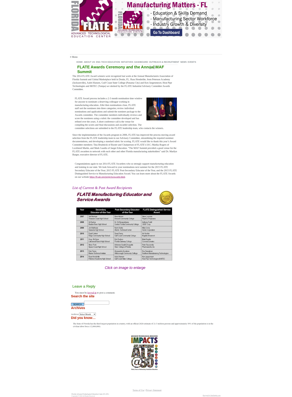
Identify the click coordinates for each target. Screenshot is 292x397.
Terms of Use (138, 390)
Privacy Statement (154, 390)
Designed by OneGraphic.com (212, 395)
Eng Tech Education (108, 62)
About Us (89, 62)
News (183, 62)
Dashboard (141, 62)
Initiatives (127, 62)
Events (192, 62)
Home (79, 62)
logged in (91, 292)
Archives (75, 314)
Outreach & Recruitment (164, 62)
